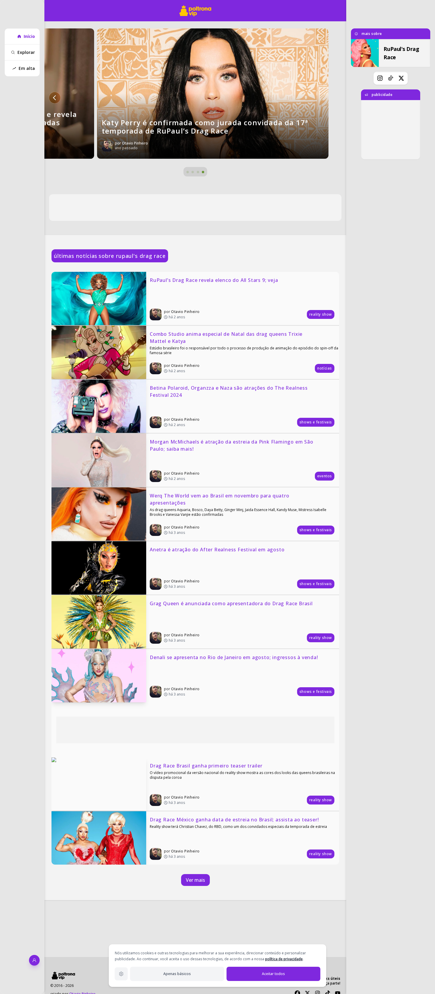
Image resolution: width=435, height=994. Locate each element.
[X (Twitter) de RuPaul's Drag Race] (401, 78)
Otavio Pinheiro (185, 311)
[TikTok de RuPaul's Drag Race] (391, 78)
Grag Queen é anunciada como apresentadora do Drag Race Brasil (231, 603)
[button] (55, 98)
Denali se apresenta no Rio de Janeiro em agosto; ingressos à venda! (234, 657)
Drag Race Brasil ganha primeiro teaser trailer (206, 765)
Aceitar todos (273, 973)
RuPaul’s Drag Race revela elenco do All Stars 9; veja (214, 280)
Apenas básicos (177, 973)
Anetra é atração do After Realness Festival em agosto (217, 549)
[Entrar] (34, 960)
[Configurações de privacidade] (121, 973)
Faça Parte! (331, 983)
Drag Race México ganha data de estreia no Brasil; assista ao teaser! (234, 819)
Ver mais (195, 880)
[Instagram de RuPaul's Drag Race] (380, 78)
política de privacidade (284, 958)
